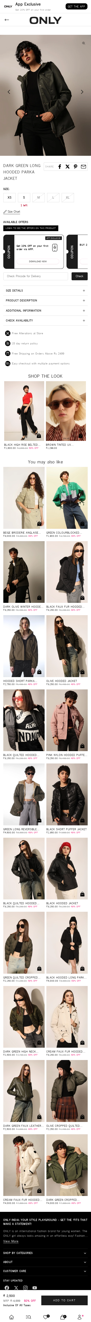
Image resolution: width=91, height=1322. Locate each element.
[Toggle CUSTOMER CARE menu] (85, 1271)
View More (11, 1241)
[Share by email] (83, 166)
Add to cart (64, 1300)
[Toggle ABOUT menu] (85, 1262)
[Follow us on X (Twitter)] (16, 1287)
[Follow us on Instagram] (25, 1287)
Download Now (38, 261)
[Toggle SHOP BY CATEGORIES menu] (85, 1253)
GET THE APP (76, 6)
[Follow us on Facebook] (6, 1287)
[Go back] (6, 19)
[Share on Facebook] (59, 166)
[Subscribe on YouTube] (34, 1287)
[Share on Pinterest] (75, 166)
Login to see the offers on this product (31, 228)
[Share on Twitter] (67, 166)
